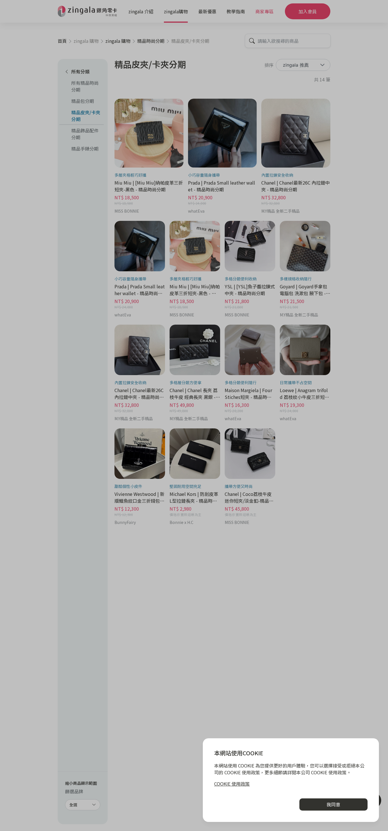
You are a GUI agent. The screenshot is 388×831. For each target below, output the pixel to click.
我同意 (333, 804)
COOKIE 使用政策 (232, 783)
